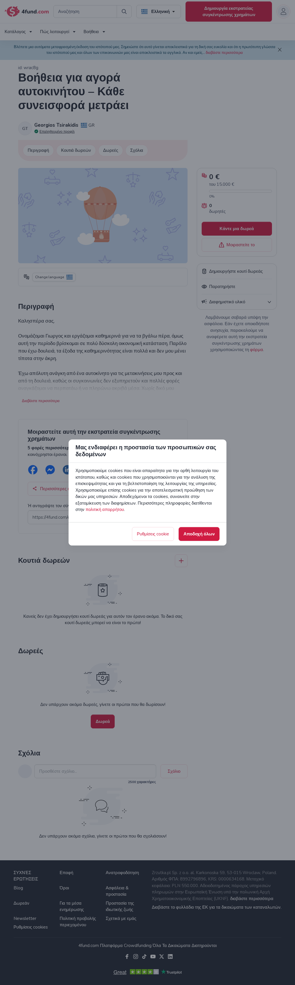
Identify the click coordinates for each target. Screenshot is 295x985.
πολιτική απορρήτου (105, 509)
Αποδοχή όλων (199, 534)
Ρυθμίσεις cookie (153, 534)
